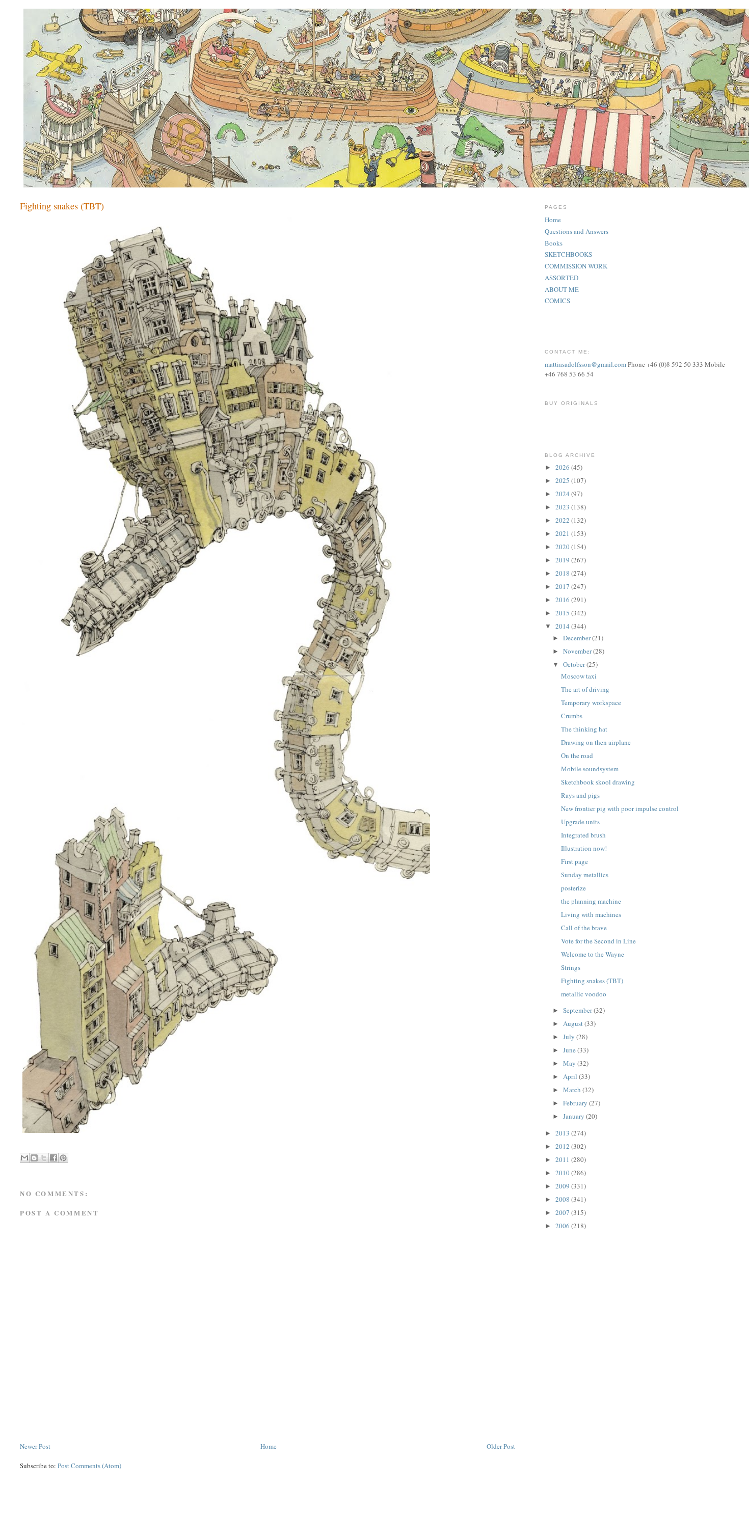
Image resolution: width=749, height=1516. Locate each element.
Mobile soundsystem (590, 768)
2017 (563, 586)
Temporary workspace (591, 702)
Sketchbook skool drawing (598, 782)
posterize (573, 887)
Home (268, 1446)
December (577, 637)
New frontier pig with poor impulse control (620, 808)
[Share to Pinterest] (63, 1158)
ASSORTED (561, 277)
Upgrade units (580, 821)
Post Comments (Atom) (89, 1465)
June (570, 1049)
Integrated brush (583, 835)
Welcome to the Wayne (592, 954)
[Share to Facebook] (53, 1158)
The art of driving (585, 689)
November (578, 651)
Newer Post (35, 1446)
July (569, 1036)
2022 (563, 520)
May (570, 1063)
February (576, 1102)
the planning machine (591, 901)
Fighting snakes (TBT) (592, 980)
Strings (570, 967)
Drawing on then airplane (596, 742)
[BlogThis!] (34, 1158)
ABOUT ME (562, 289)
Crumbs (571, 715)
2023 (563, 506)
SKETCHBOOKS (568, 254)
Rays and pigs (580, 795)
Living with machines (591, 914)
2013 (563, 1133)
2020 (563, 546)
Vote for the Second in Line (598, 940)
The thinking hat (584, 729)
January (574, 1116)
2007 (563, 1212)
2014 (563, 626)
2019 (563, 559)
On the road (577, 755)
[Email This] (24, 1158)
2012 (563, 1146)
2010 (563, 1172)
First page (574, 861)
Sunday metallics (584, 874)
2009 (563, 1185)
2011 (563, 1159)
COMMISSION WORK (576, 265)
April (571, 1076)
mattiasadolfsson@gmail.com (585, 364)
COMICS (557, 300)
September (578, 1010)
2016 (563, 599)
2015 (563, 612)
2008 (563, 1199)
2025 (563, 480)
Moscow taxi (579, 676)
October (574, 664)
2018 (563, 573)
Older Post (501, 1446)
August (573, 1023)
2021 (563, 533)
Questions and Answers (576, 231)
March (572, 1089)
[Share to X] (44, 1158)
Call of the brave (584, 927)
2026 (563, 467)
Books (554, 243)
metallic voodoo (583, 993)
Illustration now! (584, 848)
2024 (563, 493)
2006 (563, 1225)
